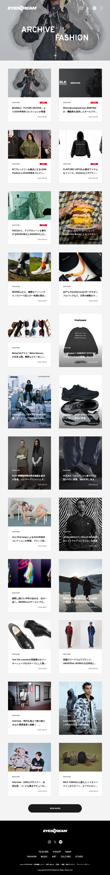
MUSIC (44, 856)
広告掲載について (39, 864)
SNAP (68, 852)
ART (54, 856)
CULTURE (66, 856)
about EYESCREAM (26, 864)
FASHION (16, 103)
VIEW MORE (55, 808)
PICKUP (57, 852)
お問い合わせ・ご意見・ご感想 (55, 864)
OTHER (79, 856)
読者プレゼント (70, 864)
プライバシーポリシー (83, 864)
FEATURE (44, 852)
